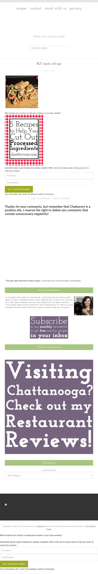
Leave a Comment (61, 198)
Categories (49, 470)
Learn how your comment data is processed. (61, 280)
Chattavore (49, 19)
